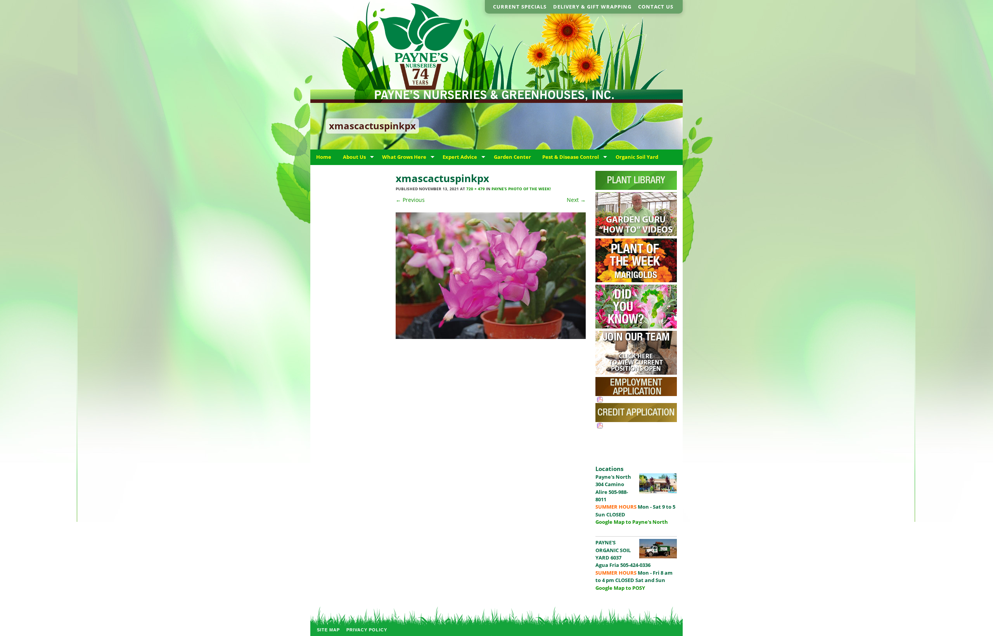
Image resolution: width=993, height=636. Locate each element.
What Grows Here (404, 156)
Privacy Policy (366, 629)
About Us (354, 156)
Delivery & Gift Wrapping (592, 6)
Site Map (328, 629)
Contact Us (655, 6)
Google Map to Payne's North (631, 521)
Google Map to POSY (620, 587)
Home (323, 156)
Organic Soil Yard (637, 156)
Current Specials (520, 6)
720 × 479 (475, 188)
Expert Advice (460, 156)
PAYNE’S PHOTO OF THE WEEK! (521, 188)
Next (576, 199)
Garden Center (512, 156)
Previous (410, 199)
